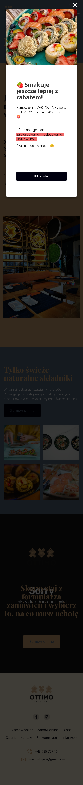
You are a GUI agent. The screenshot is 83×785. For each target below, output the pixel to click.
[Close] (74, 5)
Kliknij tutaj (41, 176)
